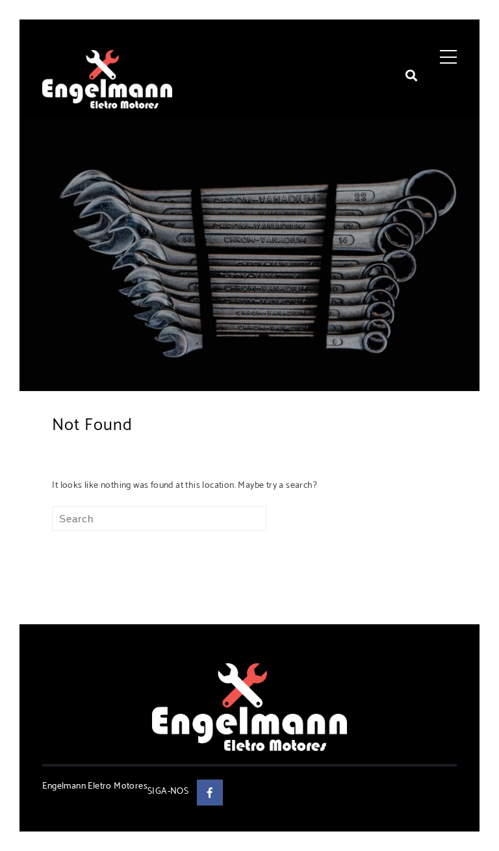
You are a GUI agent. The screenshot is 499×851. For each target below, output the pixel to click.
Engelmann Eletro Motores (94, 786)
